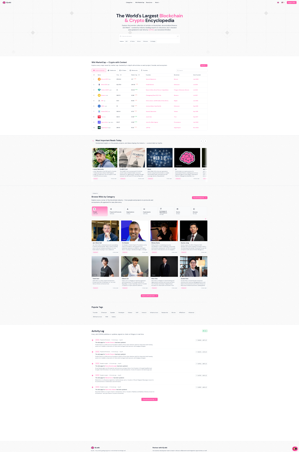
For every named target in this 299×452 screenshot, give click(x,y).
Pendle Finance (110, 342)
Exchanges (153, 41)
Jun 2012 (195, 100)
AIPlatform (182, 312)
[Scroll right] (205, 141)
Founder (95, 312)
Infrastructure (154, 312)
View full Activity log (148, 399)
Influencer (191, 312)
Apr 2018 (195, 111)
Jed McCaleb (157, 100)
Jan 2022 (195, 122)
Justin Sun (149, 117)
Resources (149, 2)
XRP (102, 100)
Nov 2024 (196, 127)
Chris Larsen (149, 100)
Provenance (177, 122)
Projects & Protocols (105, 340)
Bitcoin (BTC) (105, 79)
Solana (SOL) (104, 111)
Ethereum (145, 41)
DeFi (127, 41)
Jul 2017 (195, 95)
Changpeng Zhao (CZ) (152, 95)
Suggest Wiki (291, 2)
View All (203, 65)
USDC (102, 106)
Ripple (175, 100)
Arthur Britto (164, 100)
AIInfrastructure (97, 317)
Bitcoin (139, 41)
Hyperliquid (104, 127)
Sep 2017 (195, 117)
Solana (176, 111)
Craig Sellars (165, 90)
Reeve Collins (149, 90)
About (157, 2)
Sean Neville (157, 106)
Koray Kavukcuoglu (111, 366)
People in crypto (104, 363)
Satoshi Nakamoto (151, 79)
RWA (107, 317)
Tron (102, 117)
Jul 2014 (195, 84)
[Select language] (283, 2)
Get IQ (177, 48)
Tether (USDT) (105, 90)
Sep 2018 (195, 106)
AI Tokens (132, 41)
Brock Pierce (157, 90)
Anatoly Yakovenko (151, 111)
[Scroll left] (201, 141)
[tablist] (120, 70)
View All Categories (198, 197)
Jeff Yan (148, 127)
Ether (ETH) (104, 84)
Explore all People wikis (148, 295)
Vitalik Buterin (150, 84)
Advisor (130, 312)
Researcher (165, 312)
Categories (129, 2)
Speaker (112, 312)
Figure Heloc (104, 122)
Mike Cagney (154, 122)
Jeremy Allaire (150, 106)
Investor (144, 312)
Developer (121, 312)
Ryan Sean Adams (110, 389)
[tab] (99, 70)
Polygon (176, 90)
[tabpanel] (149, 101)
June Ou (148, 122)
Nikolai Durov (109, 378)
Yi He (159, 95)
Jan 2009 (195, 79)
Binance (103, 95)
